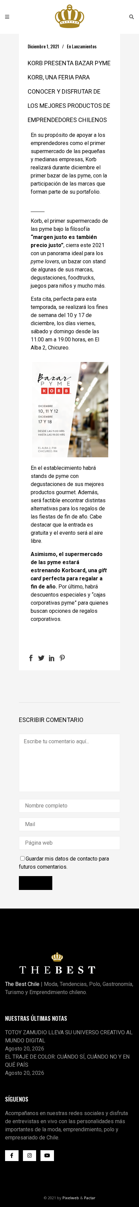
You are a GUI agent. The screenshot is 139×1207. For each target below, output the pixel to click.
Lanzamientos (84, 46)
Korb (36, 221)
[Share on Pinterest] (62, 657)
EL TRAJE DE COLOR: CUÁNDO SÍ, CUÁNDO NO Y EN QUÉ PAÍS (67, 1061)
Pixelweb (70, 1197)
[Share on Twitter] (41, 657)
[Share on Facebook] (31, 657)
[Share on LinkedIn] (52, 657)
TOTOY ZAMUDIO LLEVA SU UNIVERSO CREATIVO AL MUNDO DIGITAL (69, 1036)
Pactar (89, 1197)
